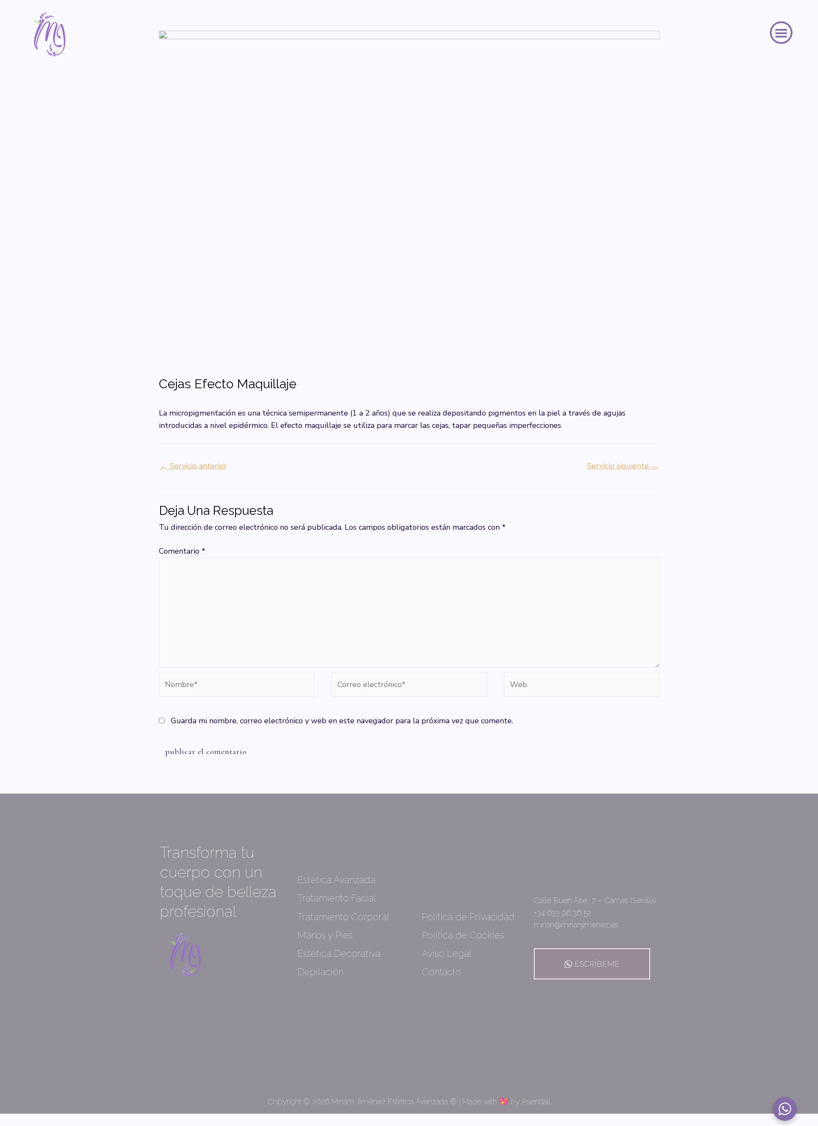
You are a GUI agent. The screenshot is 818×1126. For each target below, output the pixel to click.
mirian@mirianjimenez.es (576, 924)
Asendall (535, 1101)
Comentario (182, 551)
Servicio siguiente (623, 466)
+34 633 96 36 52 (562, 912)
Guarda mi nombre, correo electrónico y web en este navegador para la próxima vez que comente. (342, 721)
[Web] (582, 686)
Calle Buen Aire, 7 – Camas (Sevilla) (595, 900)
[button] (781, 32)
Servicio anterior (193, 466)
